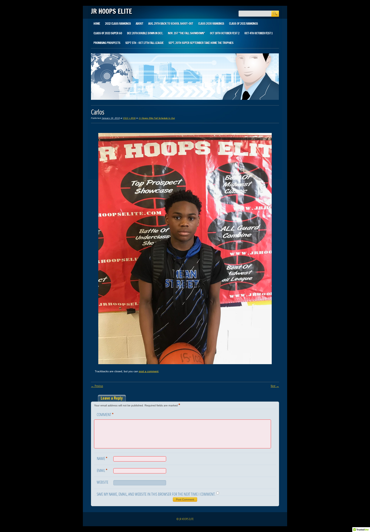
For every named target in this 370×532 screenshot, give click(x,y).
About (139, 23)
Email (102, 470)
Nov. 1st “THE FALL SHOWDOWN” (186, 33)
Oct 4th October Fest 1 (258, 33)
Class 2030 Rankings (211, 23)
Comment (105, 414)
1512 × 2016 (129, 118)
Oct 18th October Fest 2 (224, 33)
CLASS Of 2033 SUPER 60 (107, 33)
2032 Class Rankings (118, 23)
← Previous (97, 386)
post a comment (148, 371)
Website (102, 482)
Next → (275, 386)
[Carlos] (185, 363)
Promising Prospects (106, 43)
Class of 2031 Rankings (243, 23)
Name (102, 458)
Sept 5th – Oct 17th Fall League (144, 43)
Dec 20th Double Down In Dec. (145, 33)
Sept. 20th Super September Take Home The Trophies (200, 43)
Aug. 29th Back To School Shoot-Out (170, 23)
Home (96, 23)
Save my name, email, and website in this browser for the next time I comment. (156, 494)
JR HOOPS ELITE (111, 11)
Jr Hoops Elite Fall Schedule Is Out (157, 118)
